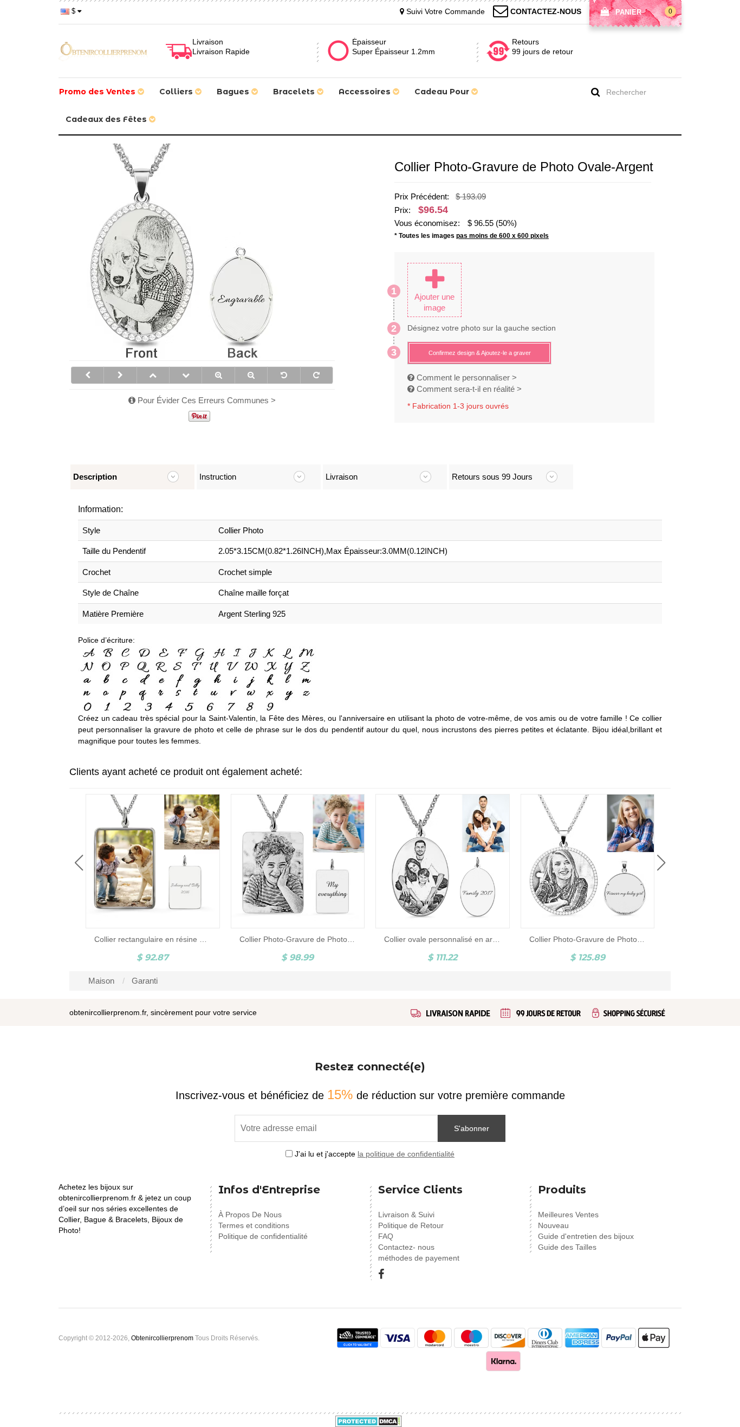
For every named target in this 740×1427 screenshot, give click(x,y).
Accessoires (366, 91)
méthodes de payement (418, 1258)
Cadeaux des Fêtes (107, 119)
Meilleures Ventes (568, 1214)
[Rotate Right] (316, 375)
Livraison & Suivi (406, 1214)
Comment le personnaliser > (465, 377)
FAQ (385, 1236)
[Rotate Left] (283, 375)
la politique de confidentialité (406, 1154)
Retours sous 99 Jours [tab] (492, 476)
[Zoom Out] (251, 375)
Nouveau (553, 1225)
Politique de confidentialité (263, 1236)
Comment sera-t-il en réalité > (468, 388)
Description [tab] (95, 476)
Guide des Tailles (567, 1247)
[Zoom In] (218, 375)
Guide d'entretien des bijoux (586, 1236)
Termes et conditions (253, 1225)
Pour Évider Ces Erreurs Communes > (205, 400)
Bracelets (295, 91)
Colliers (177, 91)
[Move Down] (185, 375)
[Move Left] (87, 375)
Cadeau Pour (442, 91)
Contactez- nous (406, 1247)
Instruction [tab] (217, 476)
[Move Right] (120, 375)
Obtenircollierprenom (162, 1338)
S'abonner (471, 1128)
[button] (78, 863)
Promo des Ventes (98, 91)
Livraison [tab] (342, 476)
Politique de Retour (411, 1225)
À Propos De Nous (250, 1214)
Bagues (234, 91)
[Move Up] (153, 375)
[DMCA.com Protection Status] (368, 1420)
